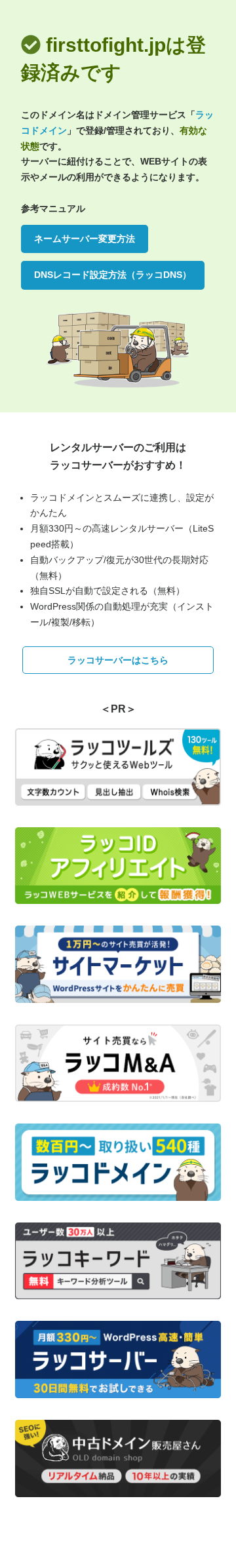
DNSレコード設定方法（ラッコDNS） (112, 274)
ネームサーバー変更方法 (84, 238)
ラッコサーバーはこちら (118, 660)
